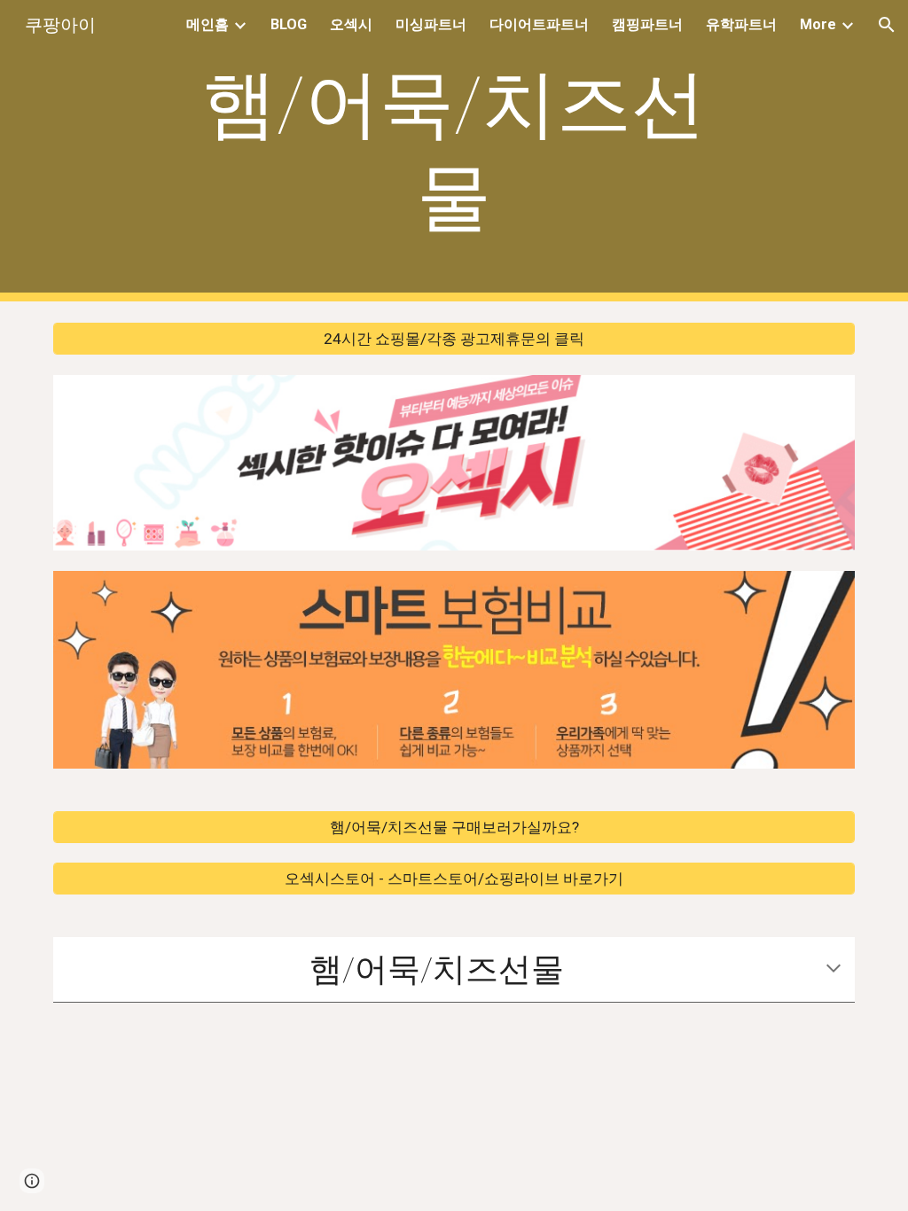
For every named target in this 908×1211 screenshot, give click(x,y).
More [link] (818, 24)
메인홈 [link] (207, 24)
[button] (886, 25)
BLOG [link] (288, 24)
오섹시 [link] (351, 24)
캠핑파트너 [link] (647, 24)
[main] (453, 151)
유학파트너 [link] (741, 24)
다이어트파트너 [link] (539, 24)
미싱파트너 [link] (430, 24)
